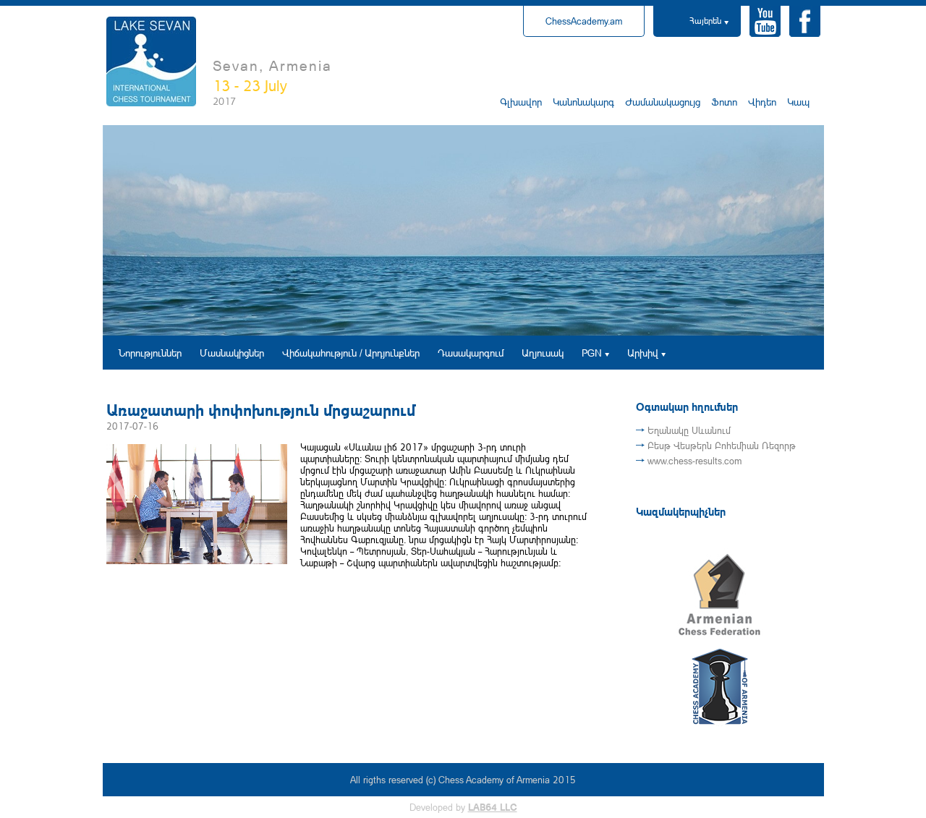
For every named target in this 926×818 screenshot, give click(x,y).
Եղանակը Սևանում (689, 430)
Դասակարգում (471, 352)
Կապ (798, 101)
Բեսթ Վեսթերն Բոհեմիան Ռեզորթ (721, 445)
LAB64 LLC (492, 807)
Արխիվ (642, 352)
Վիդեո (762, 101)
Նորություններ (150, 352)
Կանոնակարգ (583, 101)
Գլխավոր (521, 101)
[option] (463, 230)
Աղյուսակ (543, 352)
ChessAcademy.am (583, 21)
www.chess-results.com (694, 460)
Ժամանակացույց (662, 101)
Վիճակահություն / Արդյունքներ (351, 352)
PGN (592, 352)
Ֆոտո (724, 101)
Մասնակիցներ (232, 352)
